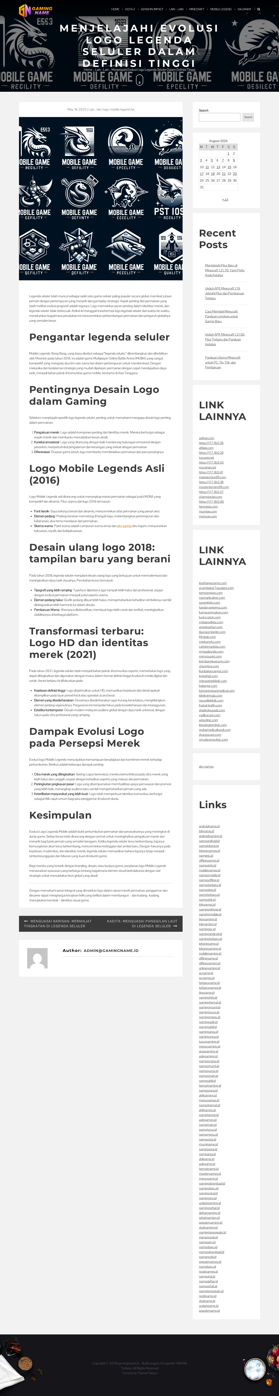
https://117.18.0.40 (211, 502)
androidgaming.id (210, 836)
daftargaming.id (209, 1213)
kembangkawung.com (214, 661)
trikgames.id (207, 904)
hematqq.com (208, 506)
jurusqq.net (206, 457)
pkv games (124, 526)
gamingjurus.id (209, 1012)
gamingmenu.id (209, 1017)
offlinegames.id (209, 860)
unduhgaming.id (210, 1203)
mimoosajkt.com (210, 656)
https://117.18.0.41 (211, 472)
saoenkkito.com (209, 602)
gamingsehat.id (209, 1208)
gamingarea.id (208, 1032)
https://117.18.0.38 (211, 482)
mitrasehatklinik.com (213, 681)
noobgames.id (208, 1271)
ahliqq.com (206, 448)
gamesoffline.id (209, 880)
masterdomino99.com (214, 487)
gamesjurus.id (208, 1071)
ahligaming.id (208, 1095)
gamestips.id (207, 890)
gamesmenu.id (209, 1061)
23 (235, 174)
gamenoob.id (207, 1257)
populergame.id (209, 1311)
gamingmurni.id (209, 1007)
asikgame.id (207, 1164)
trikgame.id (206, 831)
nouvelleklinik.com (211, 700)
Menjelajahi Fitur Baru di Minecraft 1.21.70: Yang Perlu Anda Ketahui (224, 270)
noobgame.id (207, 1296)
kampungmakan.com (213, 612)
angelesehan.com (211, 627)
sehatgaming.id (209, 1218)
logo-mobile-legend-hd (118, 109)
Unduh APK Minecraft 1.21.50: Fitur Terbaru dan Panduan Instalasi (225, 339)
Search (203, 110)
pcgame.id (206, 973)
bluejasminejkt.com (212, 632)
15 (229, 167)
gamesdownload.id (211, 1252)
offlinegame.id (208, 958)
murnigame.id (208, 1144)
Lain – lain (176, 9)
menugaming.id (209, 1046)
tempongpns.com (211, 593)
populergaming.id (210, 1222)
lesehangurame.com (213, 583)
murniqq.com (208, 511)
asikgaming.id (208, 1056)
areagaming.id (208, 1051)
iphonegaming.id (210, 948)
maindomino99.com (212, 477)
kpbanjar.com (208, 686)
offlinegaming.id (209, 963)
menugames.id (209, 1100)
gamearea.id (207, 1154)
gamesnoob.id (208, 1237)
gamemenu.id (208, 1134)
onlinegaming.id (209, 968)
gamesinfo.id (207, 865)
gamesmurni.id (209, 1066)
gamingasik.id (208, 1022)
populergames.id (210, 1262)
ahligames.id (207, 1110)
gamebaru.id (207, 1266)
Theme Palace (147, 1373)
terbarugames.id (210, 988)
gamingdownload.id (212, 1183)
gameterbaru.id (209, 895)
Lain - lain (95, 109)
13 (218, 167)
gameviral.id (207, 1276)
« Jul (225, 199)
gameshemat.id (209, 1105)
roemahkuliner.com (212, 598)
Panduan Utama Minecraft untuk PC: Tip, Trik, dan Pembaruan (222, 362)
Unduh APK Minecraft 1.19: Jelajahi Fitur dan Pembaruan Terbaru (224, 293)
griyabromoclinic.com (213, 739)
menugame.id (208, 1178)
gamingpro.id (208, 1198)
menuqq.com (208, 516)
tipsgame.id (206, 992)
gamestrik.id (207, 900)
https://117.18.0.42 (211, 462)
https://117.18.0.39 (211, 453)
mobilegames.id (209, 870)
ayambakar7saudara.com (216, 588)
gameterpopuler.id (211, 1291)
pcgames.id (206, 978)
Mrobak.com (207, 637)
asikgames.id (208, 1120)
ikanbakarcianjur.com (213, 671)
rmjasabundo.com (211, 651)
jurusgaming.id (209, 1041)
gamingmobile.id (210, 914)
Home (115, 9)
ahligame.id (206, 1159)
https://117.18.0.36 (211, 443)
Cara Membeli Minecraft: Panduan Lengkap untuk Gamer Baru (221, 316)
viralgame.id (207, 1301)
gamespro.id (207, 1242)
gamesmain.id (208, 1076)
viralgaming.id (208, 1227)
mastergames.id (210, 1174)
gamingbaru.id (208, 1188)
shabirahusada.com (212, 710)
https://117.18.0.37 (211, 492)
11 (207, 167)
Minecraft (196, 9)
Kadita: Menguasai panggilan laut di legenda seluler (142, 923)
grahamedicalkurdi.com (215, 730)
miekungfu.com (210, 642)
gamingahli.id (208, 1027)
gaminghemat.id (210, 1002)
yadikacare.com (209, 715)
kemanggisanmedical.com (217, 691)
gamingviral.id (208, 1193)
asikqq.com (206, 438)
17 (202, 174)
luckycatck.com (210, 617)
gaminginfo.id (208, 997)
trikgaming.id (208, 924)
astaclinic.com (208, 720)
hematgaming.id (210, 1085)
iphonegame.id (209, 944)
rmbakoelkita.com (211, 622)
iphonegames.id (209, 851)
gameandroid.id (209, 841)
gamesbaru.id (208, 1247)
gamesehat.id (208, 1286)
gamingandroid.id (210, 934)
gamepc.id (206, 855)
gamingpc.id (207, 929)
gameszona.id (208, 1090)
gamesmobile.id (209, 875)
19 (213, 174)
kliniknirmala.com (210, 695)
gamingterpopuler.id (212, 1232)
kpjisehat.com (208, 676)
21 (224, 174)
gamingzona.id (209, 1037)
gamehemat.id (209, 1115)
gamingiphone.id (210, 909)
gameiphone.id (209, 846)
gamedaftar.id (208, 1281)
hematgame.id (209, 1169)
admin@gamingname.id (111, 950)
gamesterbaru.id (210, 885)
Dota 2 (130, 9)
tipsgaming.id (208, 919)
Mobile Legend (221, 9)
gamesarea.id (208, 1149)
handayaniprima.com (213, 607)
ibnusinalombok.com (213, 725)
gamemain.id (208, 1125)
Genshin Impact (152, 9)
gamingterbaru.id (210, 939)
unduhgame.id (208, 1306)
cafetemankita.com (212, 646)
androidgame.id (209, 826)
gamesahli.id (207, 1081)
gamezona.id (207, 1139)
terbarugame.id (209, 983)
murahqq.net (207, 467)
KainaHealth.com (210, 705)
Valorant (244, 9)
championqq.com (210, 497)
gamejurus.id (208, 1129)
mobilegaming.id (210, 953)
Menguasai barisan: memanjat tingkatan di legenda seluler (58, 923)
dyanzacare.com (210, 735)
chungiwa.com (209, 666)
